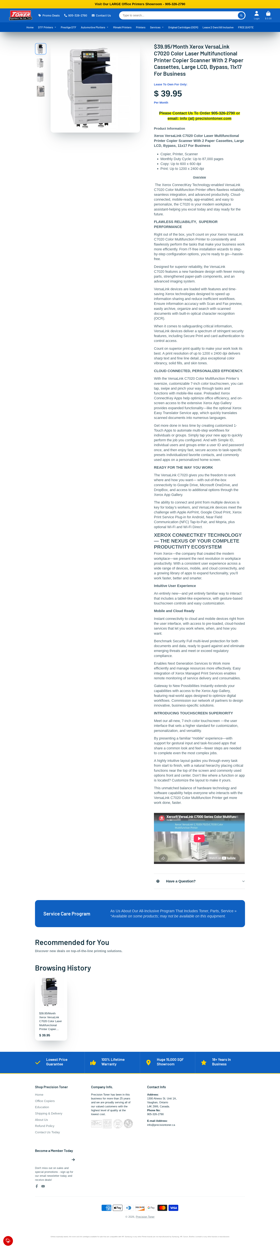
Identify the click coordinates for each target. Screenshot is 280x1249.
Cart (268, 15)
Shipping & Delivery (48, 1113)
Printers (141, 27)
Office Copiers (45, 1101)
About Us (41, 1119)
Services (155, 27)
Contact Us (103, 15)
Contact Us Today (47, 1132)
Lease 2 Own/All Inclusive (218, 27)
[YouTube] (43, 1186)
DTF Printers (45, 27)
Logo (20, 15)
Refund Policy (44, 1126)
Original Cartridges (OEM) (183, 27)
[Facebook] (37, 1186)
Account (257, 15)
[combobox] (182, 15)
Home (30, 27)
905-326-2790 (77, 15)
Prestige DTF (68, 27)
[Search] (241, 15)
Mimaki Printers (122, 27)
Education (42, 1107)
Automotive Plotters (93, 27)
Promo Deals (51, 15)
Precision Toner (145, 1216)
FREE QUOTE (246, 27)
